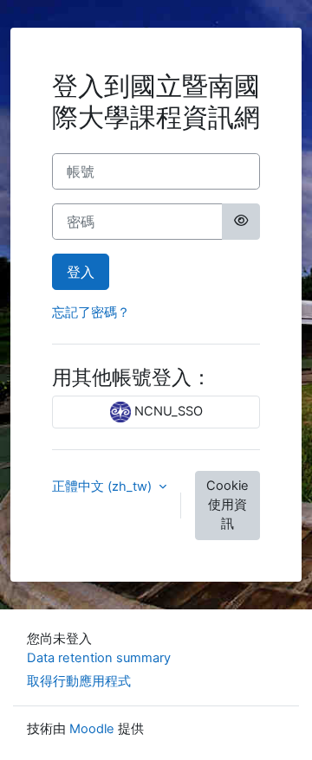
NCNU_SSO (167, 411)
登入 (80, 271)
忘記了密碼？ (91, 312)
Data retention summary (99, 658)
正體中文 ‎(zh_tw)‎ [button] (103, 486)
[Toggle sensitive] (241, 221)
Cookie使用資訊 (227, 504)
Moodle (91, 729)
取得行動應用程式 (79, 681)
